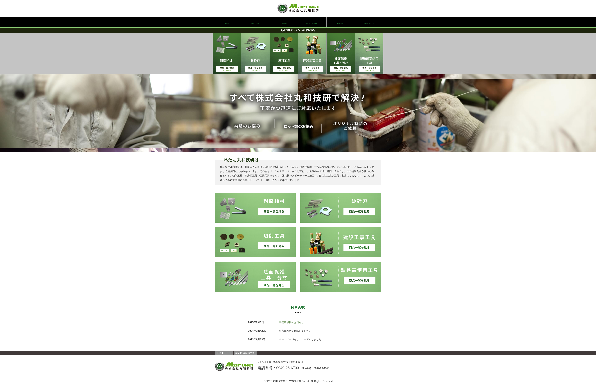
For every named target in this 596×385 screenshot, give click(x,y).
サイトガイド (224, 353)
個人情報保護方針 (245, 353)
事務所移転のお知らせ (291, 322)
